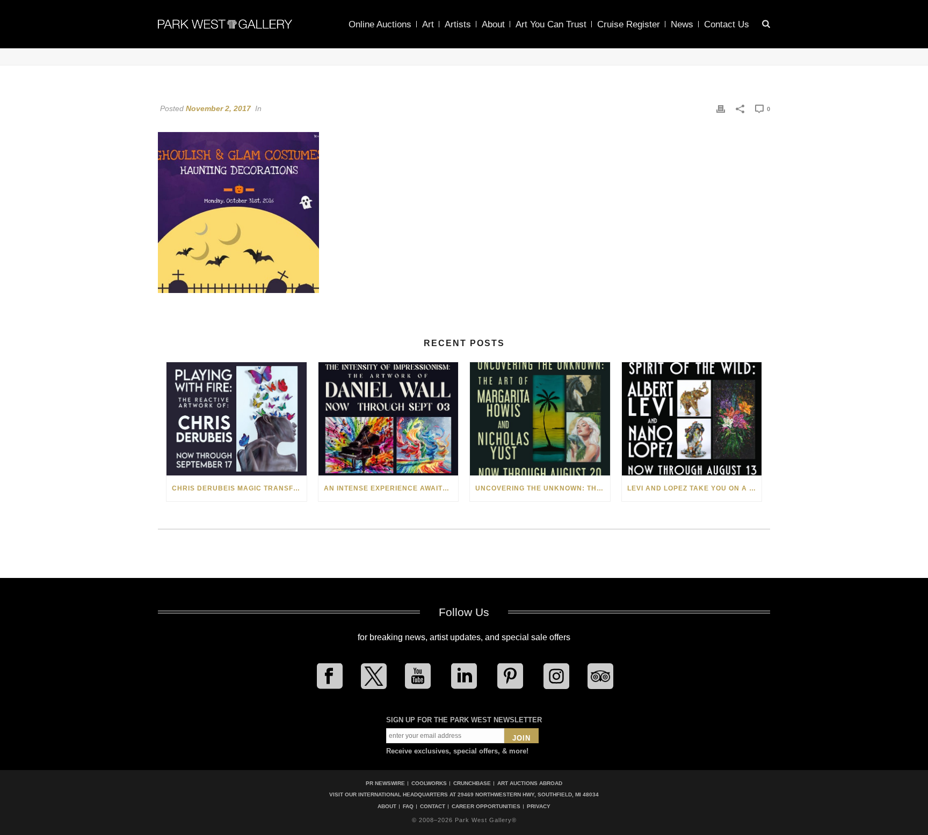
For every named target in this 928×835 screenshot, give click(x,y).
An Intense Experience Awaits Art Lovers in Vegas (391, 488)
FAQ (408, 806)
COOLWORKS (429, 783)
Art (428, 24)
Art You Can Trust (551, 24)
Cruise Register (628, 24)
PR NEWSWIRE (385, 783)
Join (521, 738)
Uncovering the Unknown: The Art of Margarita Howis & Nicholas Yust (542, 488)
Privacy (538, 806)
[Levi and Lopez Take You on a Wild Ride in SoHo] (692, 418)
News (682, 24)
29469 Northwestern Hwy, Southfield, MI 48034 (528, 794)
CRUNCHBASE (472, 783)
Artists (458, 24)
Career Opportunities (486, 806)
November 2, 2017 (218, 108)
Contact (432, 806)
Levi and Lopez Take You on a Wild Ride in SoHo (694, 488)
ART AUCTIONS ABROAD (529, 783)
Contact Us (726, 24)
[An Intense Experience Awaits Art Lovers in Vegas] (388, 418)
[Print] (720, 108)
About (493, 24)
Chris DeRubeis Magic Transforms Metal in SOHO (239, 488)
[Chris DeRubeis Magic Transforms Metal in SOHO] (236, 418)
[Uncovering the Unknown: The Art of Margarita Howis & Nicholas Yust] (540, 418)
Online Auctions (380, 24)
